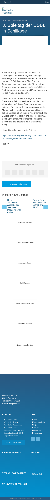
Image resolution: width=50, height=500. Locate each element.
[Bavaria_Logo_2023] (12, 306)
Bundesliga (17, 21)
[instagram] (38, 439)
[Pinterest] (35, 172)
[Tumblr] (28, 172)
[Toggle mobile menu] (42, 10)
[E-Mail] (41, 172)
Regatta (25, 21)
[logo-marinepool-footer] (9, 461)
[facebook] (33, 439)
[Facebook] (8, 172)
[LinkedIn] (21, 172)
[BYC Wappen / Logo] (37, 457)
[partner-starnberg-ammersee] (12, 348)
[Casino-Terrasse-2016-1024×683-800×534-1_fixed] (30, 202)
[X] (14, 172)
